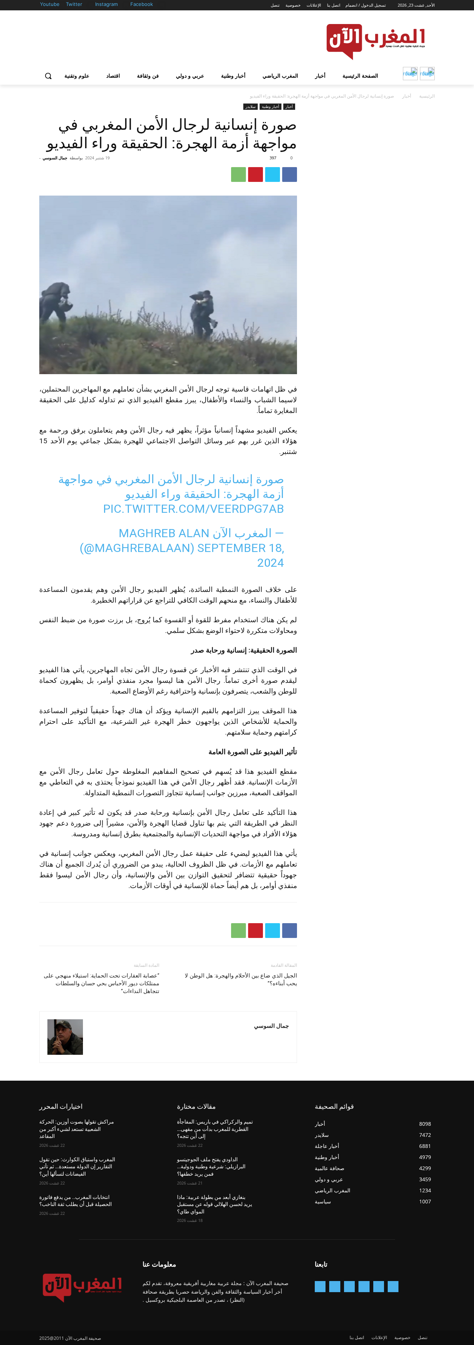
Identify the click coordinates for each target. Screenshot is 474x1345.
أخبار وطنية (270, 106)
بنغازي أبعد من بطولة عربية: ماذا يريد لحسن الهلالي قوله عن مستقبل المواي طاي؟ (214, 1204)
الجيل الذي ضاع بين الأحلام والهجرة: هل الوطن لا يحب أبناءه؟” (241, 979)
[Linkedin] (349, 1286)
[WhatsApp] (238, 174)
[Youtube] (62, 5)
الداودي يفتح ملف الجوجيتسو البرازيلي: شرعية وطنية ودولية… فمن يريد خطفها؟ (211, 1166)
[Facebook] (162, 5)
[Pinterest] (255, 174)
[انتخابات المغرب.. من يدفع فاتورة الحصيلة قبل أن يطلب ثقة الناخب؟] (141, 1206)
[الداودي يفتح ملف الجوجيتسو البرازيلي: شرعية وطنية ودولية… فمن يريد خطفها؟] (279, 1168)
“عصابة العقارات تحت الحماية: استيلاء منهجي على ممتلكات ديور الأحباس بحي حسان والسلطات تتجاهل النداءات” (101, 983)
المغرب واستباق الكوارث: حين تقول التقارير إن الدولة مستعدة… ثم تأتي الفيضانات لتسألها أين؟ (77, 1166)
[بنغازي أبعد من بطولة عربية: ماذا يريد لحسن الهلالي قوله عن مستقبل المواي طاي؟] (279, 1206)
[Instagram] (126, 5)
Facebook (141, 4)
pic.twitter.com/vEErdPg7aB (193, 509)
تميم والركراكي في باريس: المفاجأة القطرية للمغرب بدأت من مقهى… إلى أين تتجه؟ (215, 1129)
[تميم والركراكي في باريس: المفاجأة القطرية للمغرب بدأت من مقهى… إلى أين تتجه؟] (279, 1131)
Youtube (50, 4)
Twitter (74, 4)
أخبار (406, 96)
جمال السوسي (55, 157)
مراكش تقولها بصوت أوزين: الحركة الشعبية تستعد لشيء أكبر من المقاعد (76, 1129)
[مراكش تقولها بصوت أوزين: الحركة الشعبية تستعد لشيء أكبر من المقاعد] (141, 1131)
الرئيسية (427, 96)
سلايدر (251, 106)
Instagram (106, 4)
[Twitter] (91, 5)
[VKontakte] (320, 1286)
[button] (48, 76)
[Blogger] (393, 1286)
